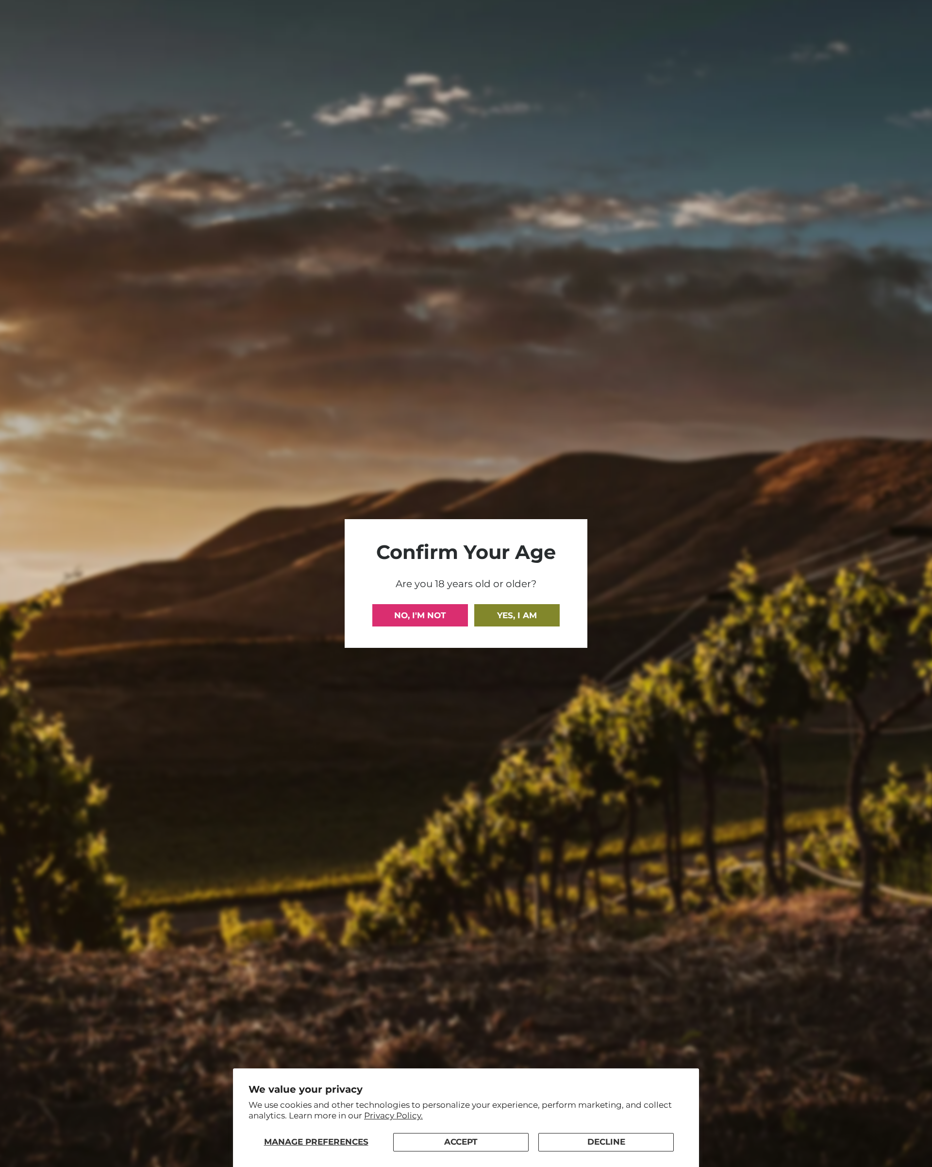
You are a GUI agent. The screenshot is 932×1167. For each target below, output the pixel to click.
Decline (606, 1142)
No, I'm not (420, 615)
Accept (461, 1142)
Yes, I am (517, 615)
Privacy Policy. (393, 1115)
